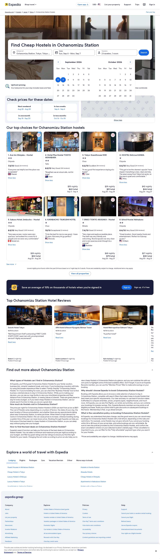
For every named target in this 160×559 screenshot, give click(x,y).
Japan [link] (25, 12)
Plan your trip (150, 12)
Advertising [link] (9, 533)
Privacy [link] (84, 509)
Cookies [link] (85, 513)
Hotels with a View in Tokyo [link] (91, 486)
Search (144, 52)
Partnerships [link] (9, 521)
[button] (68, 74)
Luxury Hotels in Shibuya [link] (17, 477)
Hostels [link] (18, 12)
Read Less (12, 342)
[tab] (12, 460)
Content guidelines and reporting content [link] (96, 537)
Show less (12, 178)
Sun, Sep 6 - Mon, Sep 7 (70, 53)
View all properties (80, 273)
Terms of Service (24, 552)
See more (10, 264)
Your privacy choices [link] (89, 533)
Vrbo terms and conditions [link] (91, 525)
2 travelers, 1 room (110, 53)
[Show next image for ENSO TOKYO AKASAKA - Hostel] (113, 206)
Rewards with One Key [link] (51, 537)
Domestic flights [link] (49, 525)
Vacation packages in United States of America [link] (59, 521)
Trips (137, 4)
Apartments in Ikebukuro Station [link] (93, 481)
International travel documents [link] (131, 529)
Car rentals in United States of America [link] (57, 529)
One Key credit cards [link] (51, 541)
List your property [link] (11, 517)
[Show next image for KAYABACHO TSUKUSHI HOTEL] (76, 206)
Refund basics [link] (126, 521)
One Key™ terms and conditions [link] (93, 521)
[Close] (156, 551)
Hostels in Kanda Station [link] (90, 467)
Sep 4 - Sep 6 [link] (59, 109)
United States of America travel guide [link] (56, 509)
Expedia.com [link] (9, 12)
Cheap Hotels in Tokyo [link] (16, 472)
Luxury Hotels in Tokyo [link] (16, 481)
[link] (39, 135)
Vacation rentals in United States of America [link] (58, 517)
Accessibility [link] (86, 529)
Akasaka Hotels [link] (86, 472)
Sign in (152, 4)
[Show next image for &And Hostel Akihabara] (150, 206)
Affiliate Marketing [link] (11, 537)
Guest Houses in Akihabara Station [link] (21, 467)
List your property (112, 4)
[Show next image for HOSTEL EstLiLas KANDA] (150, 142)
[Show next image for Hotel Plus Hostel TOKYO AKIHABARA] (76, 142)
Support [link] (124, 509)
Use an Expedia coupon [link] (129, 525)
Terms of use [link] (86, 517)
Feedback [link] (8, 541)
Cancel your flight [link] (127, 517)
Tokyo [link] (32, 12)
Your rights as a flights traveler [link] (131, 533)
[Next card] (150, 334)
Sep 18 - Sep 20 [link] (24, 118)
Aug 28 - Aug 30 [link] (24, 109)
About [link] (7, 509)
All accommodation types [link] (52, 533)
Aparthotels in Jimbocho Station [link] (20, 486)
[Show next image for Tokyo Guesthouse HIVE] (113, 142)
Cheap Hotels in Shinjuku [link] (90, 477)
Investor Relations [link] (11, 529)
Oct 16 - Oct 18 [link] (60, 118)
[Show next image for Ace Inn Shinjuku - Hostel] (39, 142)
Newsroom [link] (8, 525)
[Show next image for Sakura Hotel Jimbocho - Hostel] (39, 206)
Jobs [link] (6, 513)
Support (127, 4)
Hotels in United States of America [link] (55, 513)
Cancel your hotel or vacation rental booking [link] (136, 513)
